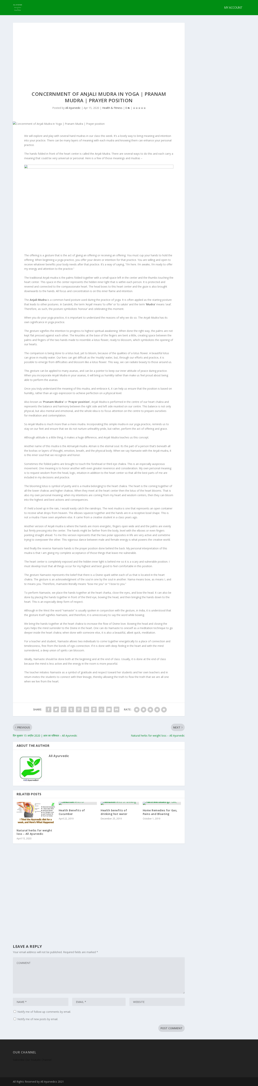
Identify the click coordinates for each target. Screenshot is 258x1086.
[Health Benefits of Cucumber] (78, 803)
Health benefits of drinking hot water (114, 811)
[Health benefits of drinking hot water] (120, 803)
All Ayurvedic (73, 108)
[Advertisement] (99, 51)
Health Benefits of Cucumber (72, 811)
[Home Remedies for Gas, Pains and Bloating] (162, 803)
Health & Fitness (112, 108)
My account (233, 8)
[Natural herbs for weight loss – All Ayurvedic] (36, 813)
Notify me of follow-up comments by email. (44, 1011)
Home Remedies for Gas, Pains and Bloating (160, 811)
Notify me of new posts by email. (37, 1019)
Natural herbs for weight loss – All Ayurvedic (34, 832)
